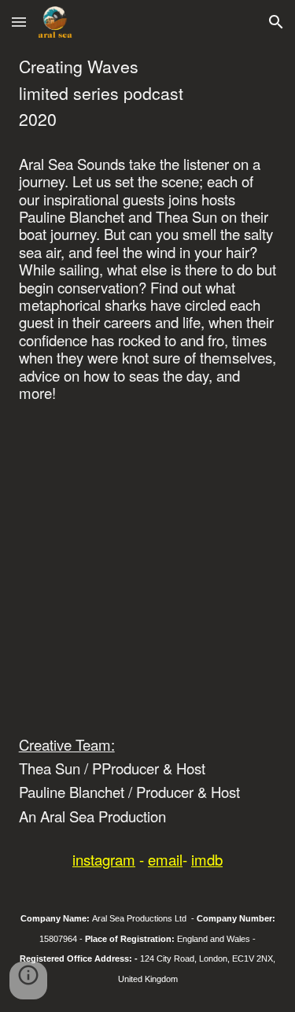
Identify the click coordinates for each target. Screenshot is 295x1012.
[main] (148, 93)
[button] (19, 21)
